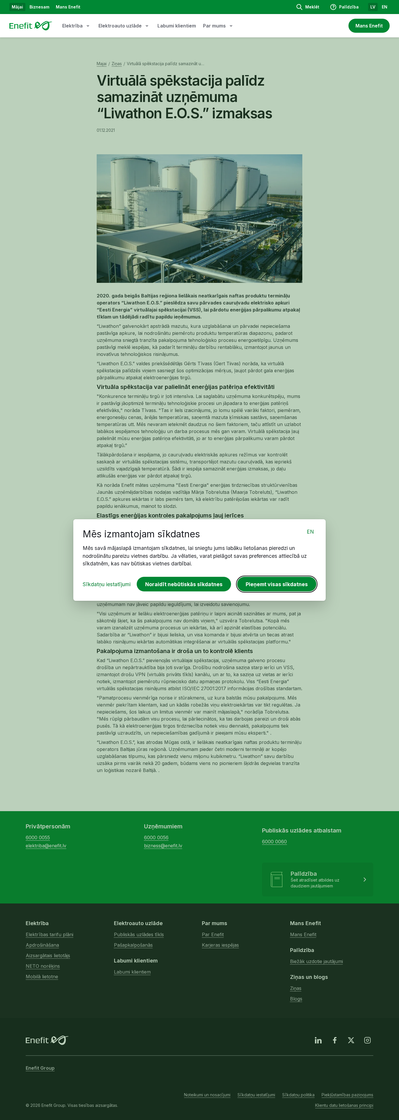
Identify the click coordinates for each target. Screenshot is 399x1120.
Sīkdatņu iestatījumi (107, 584)
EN (310, 532)
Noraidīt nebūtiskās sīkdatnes (184, 584)
